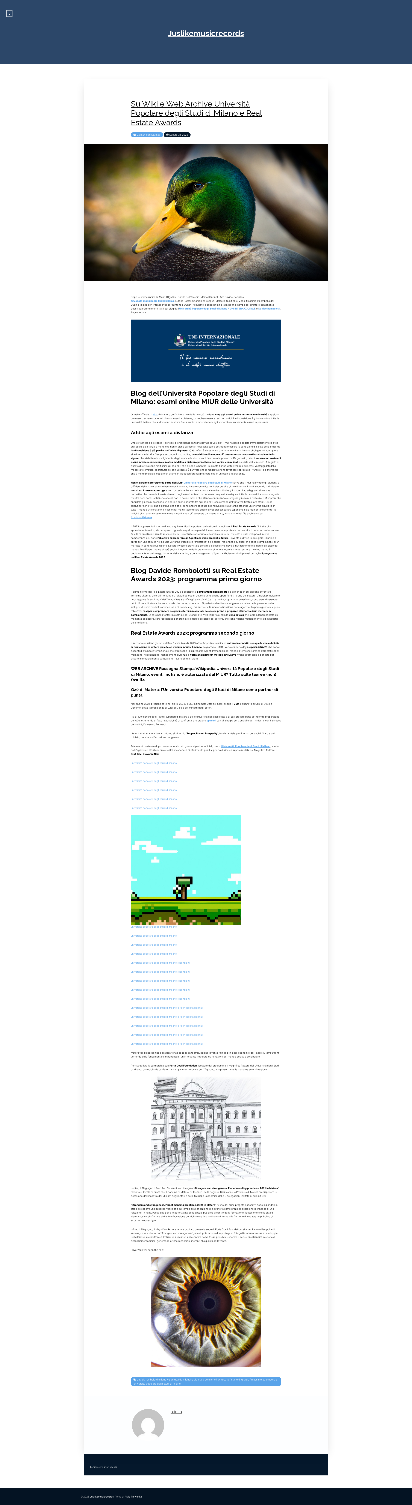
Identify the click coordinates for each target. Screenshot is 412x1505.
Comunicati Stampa (149, 134)
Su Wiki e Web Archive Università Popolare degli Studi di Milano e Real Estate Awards (196, 113)
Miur (155, 414)
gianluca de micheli (180, 1379)
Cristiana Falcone (141, 517)
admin (176, 1411)
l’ (245, 746)
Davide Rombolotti (269, 308)
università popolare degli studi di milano (154, 763)
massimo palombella (263, 1379)
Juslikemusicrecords (206, 33)
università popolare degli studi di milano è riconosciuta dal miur (167, 1007)
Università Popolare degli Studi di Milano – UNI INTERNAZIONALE (217, 308)
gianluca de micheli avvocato (211, 1379)
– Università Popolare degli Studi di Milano (207, 482)
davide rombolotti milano (151, 1379)
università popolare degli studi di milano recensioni (160, 962)
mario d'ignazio (240, 1379)
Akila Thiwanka (133, 1496)
